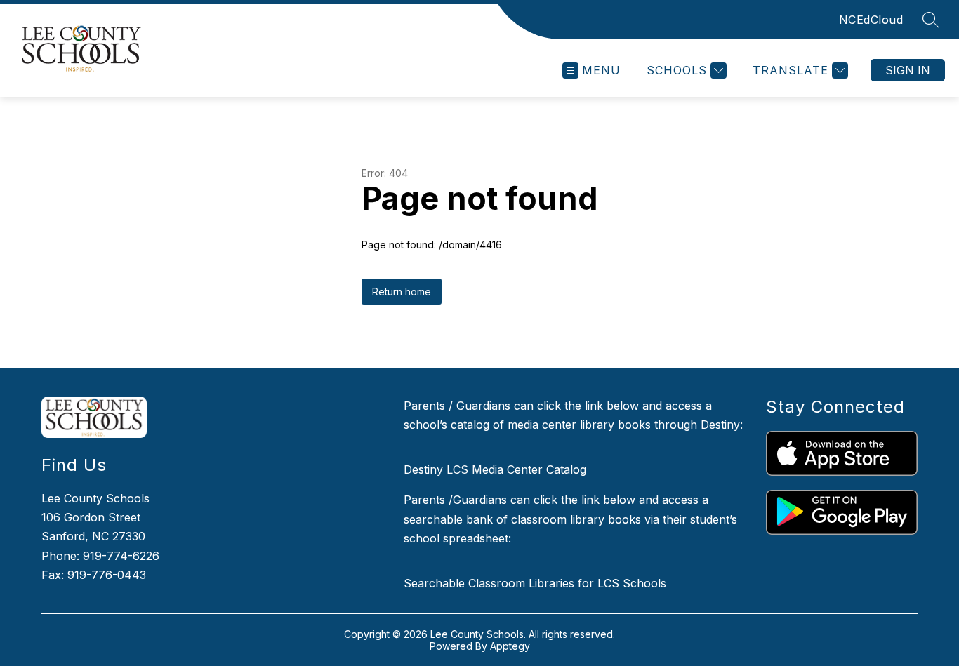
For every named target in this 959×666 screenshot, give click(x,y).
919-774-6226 (121, 556)
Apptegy (510, 646)
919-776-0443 (106, 575)
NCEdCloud (871, 20)
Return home (401, 292)
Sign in (907, 70)
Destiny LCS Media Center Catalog (495, 469)
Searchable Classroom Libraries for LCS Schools (535, 583)
